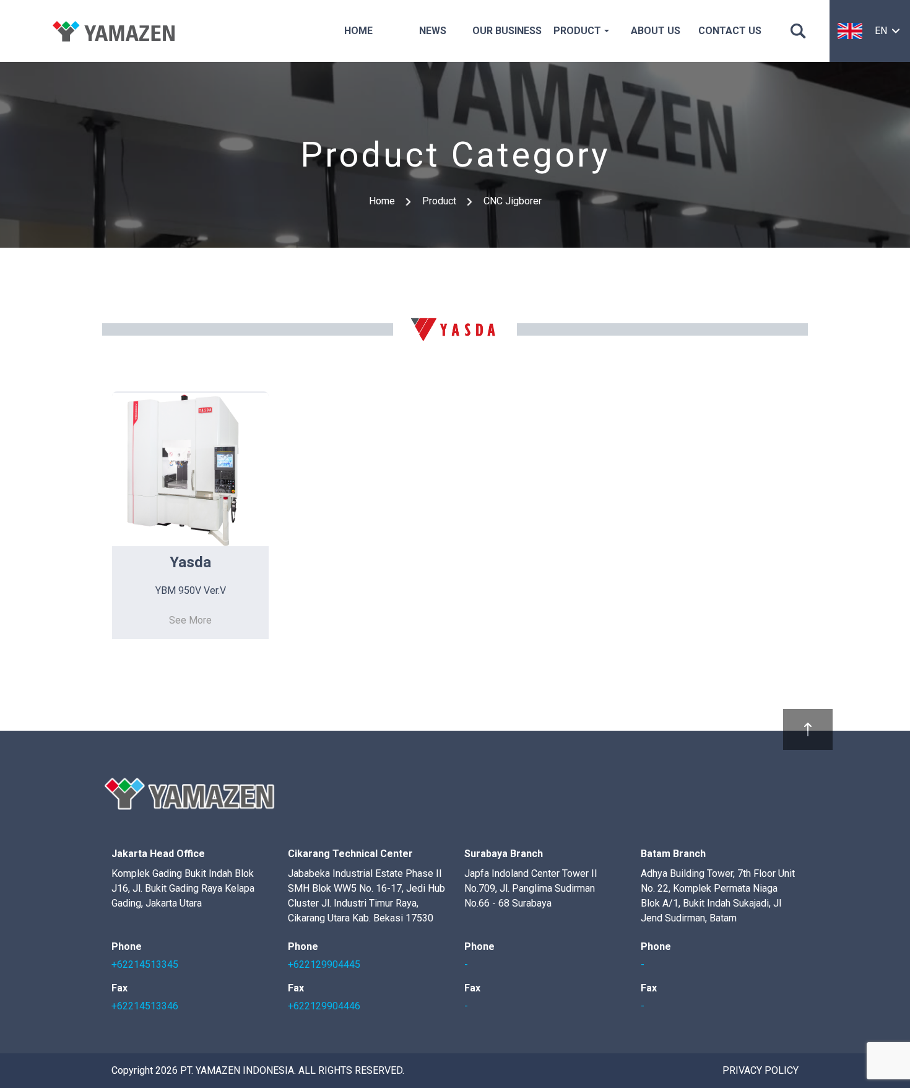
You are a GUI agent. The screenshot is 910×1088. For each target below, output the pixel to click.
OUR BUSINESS (507, 31)
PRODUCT (577, 31)
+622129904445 (324, 964)
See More (190, 620)
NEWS (432, 31)
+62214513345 (144, 964)
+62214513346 (144, 1006)
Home (382, 201)
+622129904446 (324, 1006)
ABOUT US (655, 31)
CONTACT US (729, 31)
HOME (358, 31)
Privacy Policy (760, 1070)
